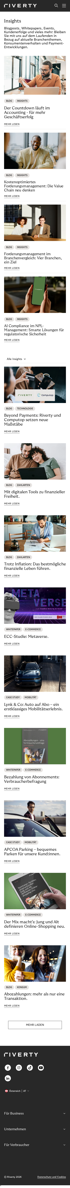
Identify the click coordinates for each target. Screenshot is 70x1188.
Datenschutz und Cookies (51, 1177)
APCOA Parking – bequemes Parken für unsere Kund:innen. (32, 851)
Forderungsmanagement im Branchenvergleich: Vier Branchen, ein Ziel (33, 258)
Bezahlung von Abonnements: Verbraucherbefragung (31, 779)
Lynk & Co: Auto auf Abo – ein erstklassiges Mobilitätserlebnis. (33, 706)
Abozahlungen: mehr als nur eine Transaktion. (34, 996)
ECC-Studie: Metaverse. (26, 636)
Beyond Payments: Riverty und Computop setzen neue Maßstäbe (32, 419)
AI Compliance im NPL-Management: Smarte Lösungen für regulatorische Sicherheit (34, 330)
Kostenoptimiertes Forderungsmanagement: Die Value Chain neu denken (33, 186)
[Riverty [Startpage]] (20, 6)
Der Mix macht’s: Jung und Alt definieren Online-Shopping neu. (34, 924)
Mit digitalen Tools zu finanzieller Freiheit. (34, 494)
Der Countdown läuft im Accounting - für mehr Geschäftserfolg (27, 112)
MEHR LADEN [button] (35, 1025)
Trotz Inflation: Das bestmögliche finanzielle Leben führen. (35, 566)
